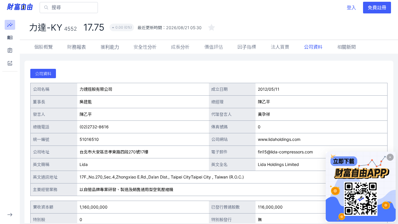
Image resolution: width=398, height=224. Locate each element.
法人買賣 (280, 47)
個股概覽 (43, 47)
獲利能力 (110, 47)
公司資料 (313, 47)
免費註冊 (377, 7)
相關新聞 (346, 47)
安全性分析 (145, 47)
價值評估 (213, 47)
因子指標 (246, 47)
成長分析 (180, 47)
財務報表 (76, 47)
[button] (10, 25)
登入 (351, 7)
